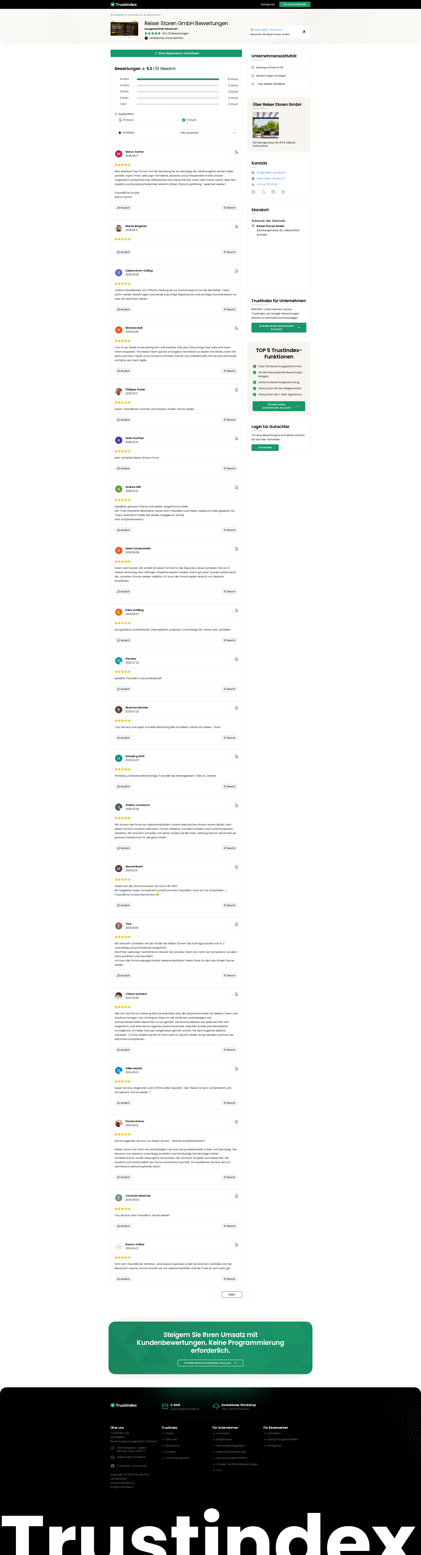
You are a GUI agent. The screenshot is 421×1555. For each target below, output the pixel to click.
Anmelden (265, 447)
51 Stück (128, 120)
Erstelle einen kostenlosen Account (276, 327)
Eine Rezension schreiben (179, 53)
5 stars (124, 79)
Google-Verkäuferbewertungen (237, 1464)
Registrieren (224, 1439)
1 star (123, 104)
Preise (169, 1433)
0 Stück (191, 120)
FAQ (219, 1470)
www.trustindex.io (122, 1483)
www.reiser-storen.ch (271, 178)
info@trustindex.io (122, 1487)
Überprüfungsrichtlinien (231, 1458)
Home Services (135, 15)
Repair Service (153, 15)
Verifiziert (128, 132)
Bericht (231, 207)
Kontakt (170, 1452)
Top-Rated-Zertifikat (271, 84)
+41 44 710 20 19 (267, 184)
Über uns (171, 1439)
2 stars (124, 97)
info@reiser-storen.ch (271, 172)
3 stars (124, 91)
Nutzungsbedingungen (230, 1445)
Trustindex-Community (132, 1466)
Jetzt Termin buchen (235, 1409)
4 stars (124, 85)
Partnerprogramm (177, 1458)
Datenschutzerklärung (231, 1452)
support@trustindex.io (185, 1409)
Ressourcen (173, 1445)
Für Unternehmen (295, 4)
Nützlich (125, 207)
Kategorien (268, 4)
